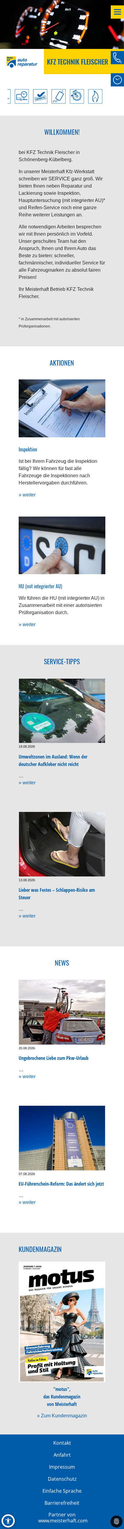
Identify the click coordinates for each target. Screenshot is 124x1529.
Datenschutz (62, 1479)
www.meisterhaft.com (63, 1521)
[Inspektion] (62, 408)
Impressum (62, 1467)
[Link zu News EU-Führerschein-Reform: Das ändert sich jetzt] (62, 1138)
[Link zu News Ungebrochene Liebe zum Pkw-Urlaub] (62, 1012)
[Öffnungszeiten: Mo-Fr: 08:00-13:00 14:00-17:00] (117, 79)
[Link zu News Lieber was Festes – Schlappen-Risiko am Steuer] (62, 844)
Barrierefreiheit (62, 1503)
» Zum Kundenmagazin (62, 1415)
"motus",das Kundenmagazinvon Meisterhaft (61, 1396)
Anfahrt (62, 1455)
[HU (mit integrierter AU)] (62, 546)
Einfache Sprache (62, 1491)
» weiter (27, 494)
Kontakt (62, 1443)
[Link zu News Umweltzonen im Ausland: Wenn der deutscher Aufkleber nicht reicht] (62, 710)
